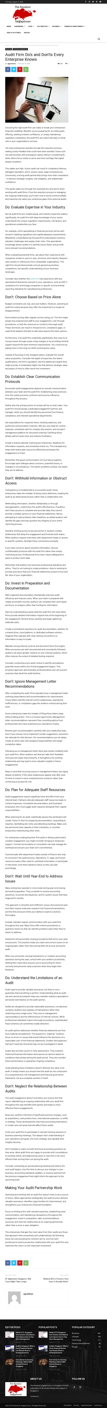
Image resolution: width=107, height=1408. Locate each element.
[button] (99, 39)
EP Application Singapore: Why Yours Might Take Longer (18, 1280)
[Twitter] (93, 1)
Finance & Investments (20, 49)
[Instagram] (89, 1)
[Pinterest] (19, 69)
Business (15, 45)
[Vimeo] (96, 1)
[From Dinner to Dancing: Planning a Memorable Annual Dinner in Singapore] (9, 1362)
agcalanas (12, 64)
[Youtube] (100, 1)
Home (7, 45)
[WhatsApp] (25, 69)
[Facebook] (85, 1)
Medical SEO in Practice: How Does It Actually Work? (55, 1280)
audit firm (34, 278)
